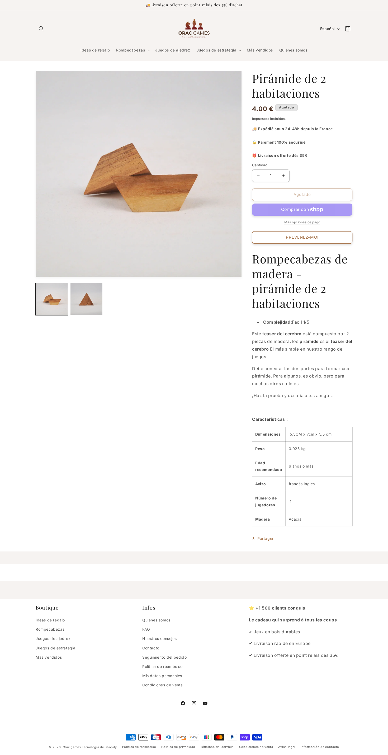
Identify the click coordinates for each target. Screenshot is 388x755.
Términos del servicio (217, 747)
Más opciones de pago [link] (302, 222)
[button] (41, 29)
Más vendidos (49, 657)
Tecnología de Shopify (99, 747)
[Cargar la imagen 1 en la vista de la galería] (52, 299)
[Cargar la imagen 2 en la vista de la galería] (86, 299)
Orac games (72, 747)
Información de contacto (320, 747)
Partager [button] (265, 538)
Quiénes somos (156, 620)
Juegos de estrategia (55, 648)
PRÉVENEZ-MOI (302, 237)
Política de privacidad (178, 747)
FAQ (146, 629)
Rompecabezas (50, 629)
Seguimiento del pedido (164, 657)
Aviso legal (286, 747)
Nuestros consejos (159, 638)
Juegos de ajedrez (53, 638)
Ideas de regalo (50, 620)
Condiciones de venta (162, 685)
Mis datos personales (162, 675)
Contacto (150, 648)
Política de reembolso (162, 666)
